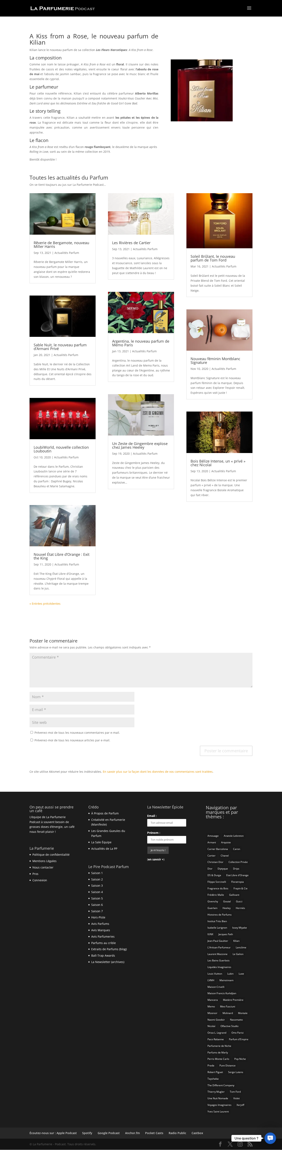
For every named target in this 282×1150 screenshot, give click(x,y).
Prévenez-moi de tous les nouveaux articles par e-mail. (72, 740)
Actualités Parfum (67, 253)
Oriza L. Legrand (216, 1032)
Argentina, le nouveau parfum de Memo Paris (140, 343)
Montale (243, 1013)
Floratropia (237, 882)
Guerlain (212, 908)
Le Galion (238, 954)
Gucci (239, 901)
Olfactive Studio (229, 1026)
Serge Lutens (235, 1072)
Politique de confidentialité (51, 855)
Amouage (213, 836)
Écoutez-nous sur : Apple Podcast (53, 1133)
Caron (236, 849)
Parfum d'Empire (238, 1039)
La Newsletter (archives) (107, 962)
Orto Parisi (237, 1032)
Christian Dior (215, 862)
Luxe (241, 973)
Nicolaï (211, 1026)
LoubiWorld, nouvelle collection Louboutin (61, 449)
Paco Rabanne (215, 1039)
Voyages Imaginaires (219, 1105)
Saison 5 (97, 898)
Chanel (225, 855)
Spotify (87, 1133)
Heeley (227, 908)
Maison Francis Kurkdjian (221, 993)
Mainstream (226, 980)
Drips (236, 868)
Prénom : (153, 833)
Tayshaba (213, 1078)
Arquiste (226, 842)
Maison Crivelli (215, 987)
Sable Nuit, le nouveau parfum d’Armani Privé (60, 346)
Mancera (212, 1000)
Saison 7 (97, 911)
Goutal (227, 901)
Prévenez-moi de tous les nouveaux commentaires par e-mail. (77, 733)
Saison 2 (97, 879)
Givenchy (212, 901)
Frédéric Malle (215, 895)
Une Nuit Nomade (217, 1098)
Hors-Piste (98, 917)
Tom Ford (235, 1091)
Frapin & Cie (240, 888)
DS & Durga (214, 875)
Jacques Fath (225, 934)
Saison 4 (97, 892)
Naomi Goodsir (216, 1019)
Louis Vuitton (214, 973)
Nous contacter (42, 867)
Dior (209, 868)
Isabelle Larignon (217, 927)
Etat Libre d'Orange (237, 875)
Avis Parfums (100, 924)
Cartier (211, 855)
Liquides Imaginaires (219, 967)
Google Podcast (109, 1133)
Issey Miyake (239, 927)
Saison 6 (97, 905)
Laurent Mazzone (217, 954)
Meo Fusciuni (227, 1006)
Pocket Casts (154, 1133)
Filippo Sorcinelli (216, 882)
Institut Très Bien (217, 921)
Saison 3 (97, 885)
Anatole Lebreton (234, 836)
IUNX (210, 934)
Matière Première (233, 1000)
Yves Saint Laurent (218, 1111)
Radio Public (177, 1133)
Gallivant (234, 895)
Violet (236, 1098)
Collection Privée (238, 862)
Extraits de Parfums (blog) (109, 949)
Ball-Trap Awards (103, 955)
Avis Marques (100, 930)
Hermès (240, 908)
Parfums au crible (103, 943)
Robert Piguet (215, 1072)
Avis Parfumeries (103, 936)
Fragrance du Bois (217, 888)
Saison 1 (97, 873)
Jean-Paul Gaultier (217, 941)
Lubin (230, 973)
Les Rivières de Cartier (131, 242)
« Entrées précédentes (45, 604)
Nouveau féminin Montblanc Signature (215, 360)
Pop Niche (240, 1059)
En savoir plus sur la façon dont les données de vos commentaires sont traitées (158, 772)
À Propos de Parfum (105, 813)
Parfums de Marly (217, 1052)
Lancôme (241, 947)
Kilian (236, 941)
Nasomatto (236, 1019)
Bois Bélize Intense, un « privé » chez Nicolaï (218, 463)
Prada (210, 1065)
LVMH (210, 980)
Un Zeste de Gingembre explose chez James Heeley (140, 445)
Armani (211, 842)
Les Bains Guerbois (218, 960)
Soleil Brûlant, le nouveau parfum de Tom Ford (213, 258)
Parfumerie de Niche (219, 1046)
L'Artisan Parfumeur (219, 947)
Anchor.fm (132, 1133)
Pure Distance (227, 1065)
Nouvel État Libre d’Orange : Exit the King (61, 556)
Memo (211, 1006)
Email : (152, 816)
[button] (270, 1138)
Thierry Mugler (216, 1091)
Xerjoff (240, 1105)
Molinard (228, 1013)
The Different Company (220, 1085)
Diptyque (223, 868)
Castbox (197, 1133)
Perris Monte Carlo (218, 1059)
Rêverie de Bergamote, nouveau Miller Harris (61, 244)
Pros (35, 874)
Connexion (39, 880)
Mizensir (212, 1013)
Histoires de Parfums (219, 914)
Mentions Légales (44, 861)
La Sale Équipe (101, 842)
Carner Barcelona (217, 849)
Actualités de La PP (104, 849)
